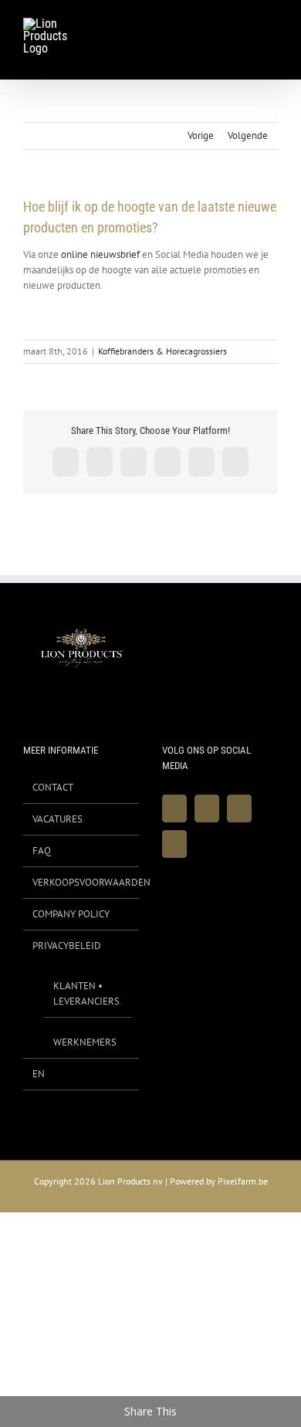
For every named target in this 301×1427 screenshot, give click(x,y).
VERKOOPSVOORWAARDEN (81, 882)
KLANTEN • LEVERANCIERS (86, 993)
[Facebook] (174, 808)
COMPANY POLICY (71, 913)
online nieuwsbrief (100, 254)
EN (38, 1073)
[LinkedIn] (174, 844)
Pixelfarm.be (243, 1181)
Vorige (201, 135)
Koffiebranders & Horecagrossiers (162, 351)
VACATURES (57, 818)
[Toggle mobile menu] (271, 27)
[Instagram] (239, 808)
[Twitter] (206, 808)
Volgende (248, 135)
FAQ (41, 850)
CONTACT (52, 787)
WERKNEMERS (85, 1042)
